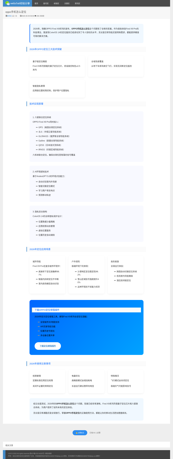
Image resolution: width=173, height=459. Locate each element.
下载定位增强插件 (48, 346)
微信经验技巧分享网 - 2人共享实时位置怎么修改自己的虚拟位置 (17, 3)
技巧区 (46, 3)
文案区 (67, 3)
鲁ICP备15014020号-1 (37, 453)
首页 (36, 3)
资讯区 (77, 3)
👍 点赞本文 (80, 433)
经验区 (56, 3)
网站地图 (48, 453)
